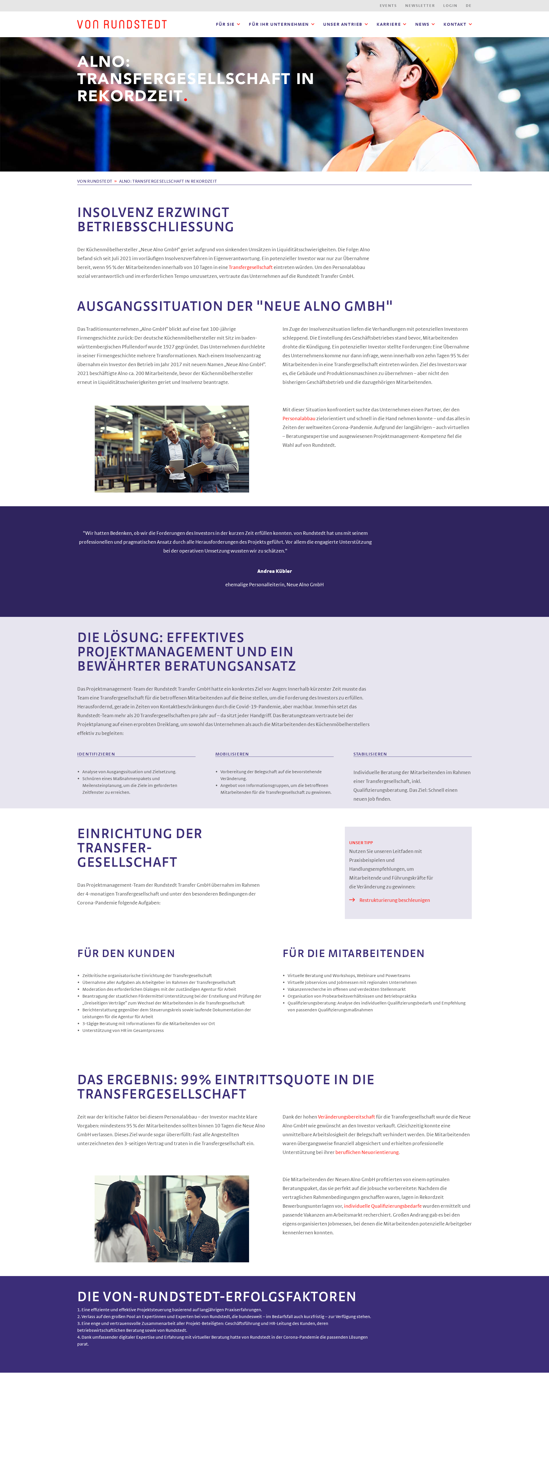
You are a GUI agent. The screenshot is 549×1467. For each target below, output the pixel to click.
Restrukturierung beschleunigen (394, 900)
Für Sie (225, 24)
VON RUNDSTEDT (94, 181)
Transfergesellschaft (251, 267)
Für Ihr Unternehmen (279, 24)
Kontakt (454, 24)
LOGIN (450, 6)
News (422, 24)
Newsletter (420, 6)
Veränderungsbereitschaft (347, 1117)
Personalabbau (299, 418)
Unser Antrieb (343, 24)
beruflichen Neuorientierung (367, 1152)
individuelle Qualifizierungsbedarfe (383, 1206)
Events (388, 6)
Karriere (389, 24)
